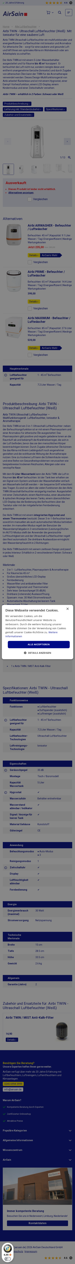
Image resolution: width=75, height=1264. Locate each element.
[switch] (8, 1259)
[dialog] (37, 632)
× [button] (67, 609)
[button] (37, 653)
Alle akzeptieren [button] (39, 644)
